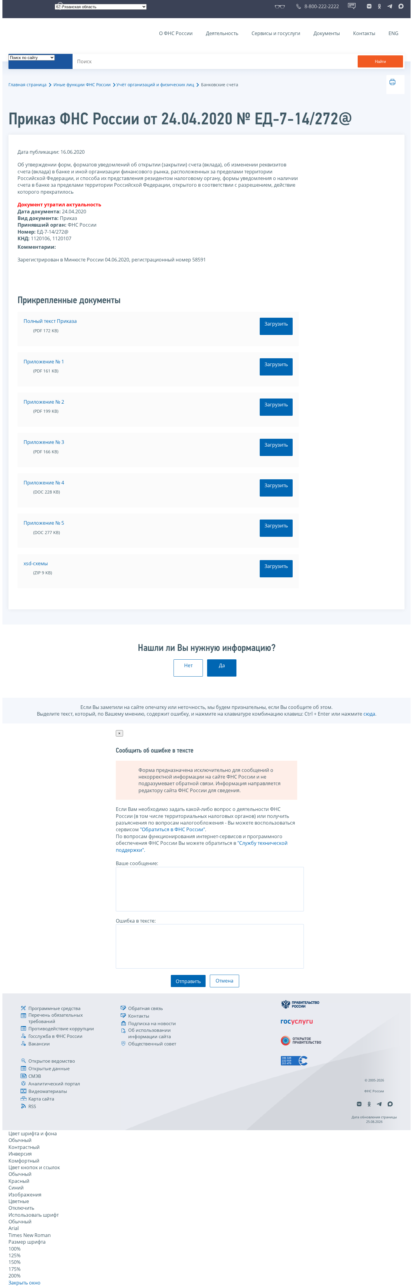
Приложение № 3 (44, 442)
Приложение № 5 (44, 523)
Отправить (188, 981)
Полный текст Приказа (50, 321)
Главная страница (27, 84)
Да (222, 665)
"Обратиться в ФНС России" (172, 829)
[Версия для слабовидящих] (281, 6)
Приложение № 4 (44, 482)
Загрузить (276, 323)
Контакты (364, 33)
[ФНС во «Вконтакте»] (369, 6)
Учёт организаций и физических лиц (155, 84)
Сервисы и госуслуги (276, 33)
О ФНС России (176, 33)
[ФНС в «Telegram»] (389, 6)
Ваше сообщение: (137, 863)
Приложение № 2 (44, 402)
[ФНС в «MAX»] (400, 6)
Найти (380, 61)
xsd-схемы (36, 563)
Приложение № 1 (44, 361)
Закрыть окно (24, 1282)
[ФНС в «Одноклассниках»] (379, 6)
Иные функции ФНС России (82, 84)
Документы (327, 33)
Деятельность (222, 33)
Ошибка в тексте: (136, 920)
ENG (393, 33)
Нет (188, 665)
